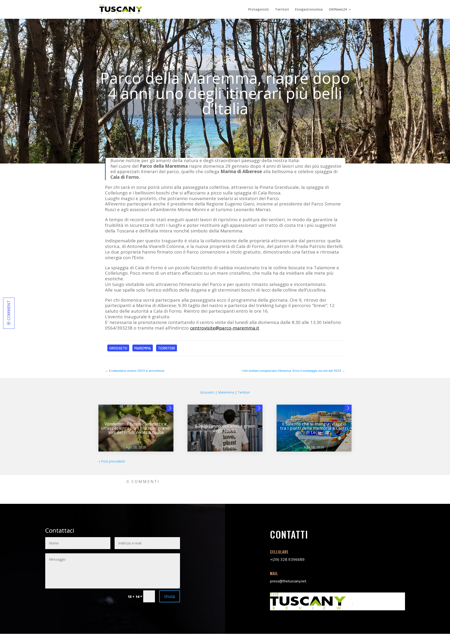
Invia (169, 596)
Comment (8, 310)
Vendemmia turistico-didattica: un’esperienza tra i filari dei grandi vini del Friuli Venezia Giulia (136, 428)
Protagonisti (258, 9)
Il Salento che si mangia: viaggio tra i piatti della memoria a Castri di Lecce (314, 428)
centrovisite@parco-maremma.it (224, 328)
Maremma (142, 348)
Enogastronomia (309, 9)
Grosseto (118, 348)
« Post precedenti (111, 461)
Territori (282, 9)
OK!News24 (338, 9)
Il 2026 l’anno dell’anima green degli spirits (225, 428)
